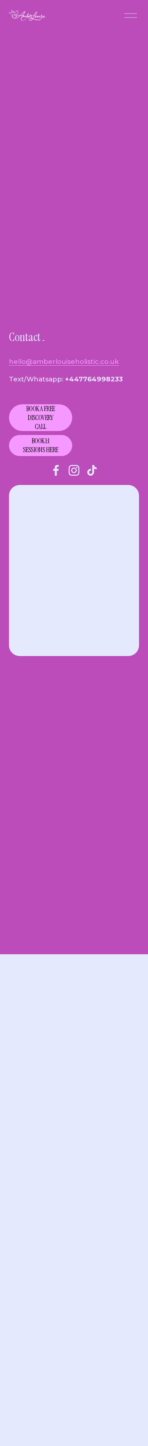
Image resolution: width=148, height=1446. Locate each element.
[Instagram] (74, 470)
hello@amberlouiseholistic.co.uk (64, 361)
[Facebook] (56, 470)
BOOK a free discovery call (40, 417)
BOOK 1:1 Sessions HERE (40, 445)
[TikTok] (92, 470)
